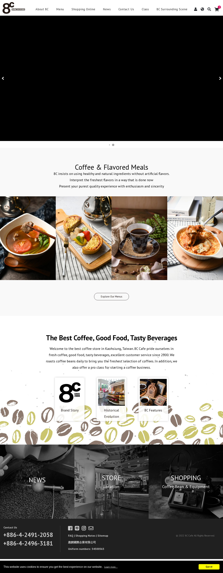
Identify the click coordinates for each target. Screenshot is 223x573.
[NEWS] (37, 517)
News (107, 9)
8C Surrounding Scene (172, 9)
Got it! (209, 567)
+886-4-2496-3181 (28, 543)
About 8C (42, 9)
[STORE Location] (111, 517)
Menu (60, 9)
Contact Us (126, 9)
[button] (3, 78)
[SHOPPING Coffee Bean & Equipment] (186, 517)
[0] (216, 9)
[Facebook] (71, 529)
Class (145, 9)
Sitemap (103, 535)
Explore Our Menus (111, 296)
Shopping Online (83, 9)
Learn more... (111, 567)
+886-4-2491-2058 (28, 535)
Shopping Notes (85, 535)
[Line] (78, 529)
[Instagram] (85, 529)
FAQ (70, 535)
